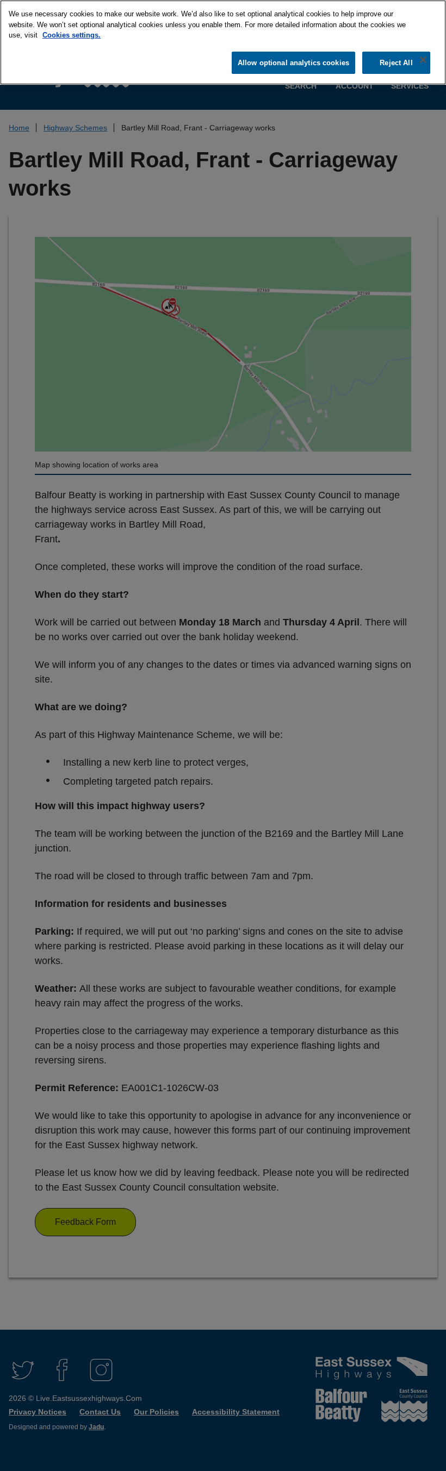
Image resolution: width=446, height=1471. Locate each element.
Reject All (396, 63)
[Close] (423, 60)
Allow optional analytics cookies (293, 63)
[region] (223, 42)
